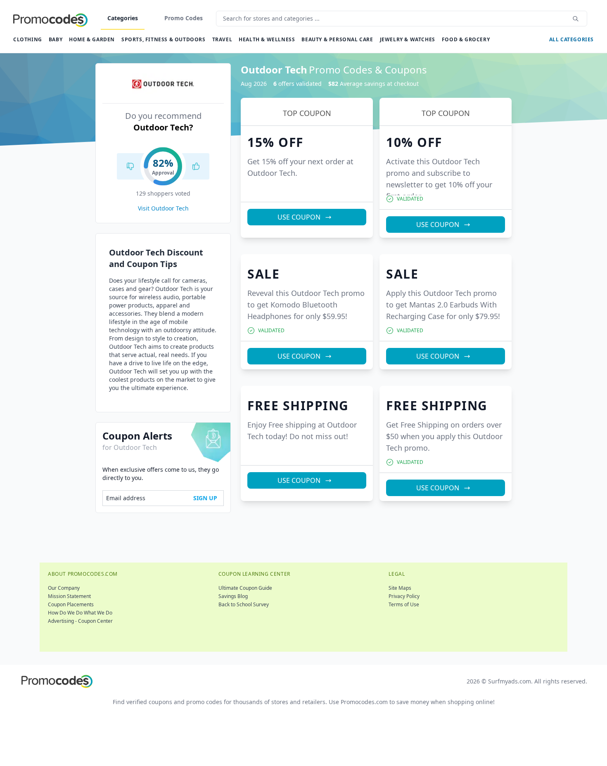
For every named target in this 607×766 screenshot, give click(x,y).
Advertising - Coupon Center (80, 620)
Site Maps (400, 587)
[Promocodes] (50, 18)
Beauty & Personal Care (337, 39)
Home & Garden (92, 39)
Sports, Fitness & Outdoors (163, 39)
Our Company (64, 587)
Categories (122, 18)
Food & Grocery (466, 39)
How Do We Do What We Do (80, 612)
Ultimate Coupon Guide (245, 587)
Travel (222, 39)
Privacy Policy (404, 596)
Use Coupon (298, 217)
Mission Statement (69, 596)
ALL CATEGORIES (571, 39)
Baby (55, 39)
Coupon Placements (71, 604)
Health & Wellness (267, 39)
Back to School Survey (243, 604)
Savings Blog (233, 596)
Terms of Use (404, 604)
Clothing (27, 39)
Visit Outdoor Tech (163, 208)
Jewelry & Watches (407, 39)
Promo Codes (183, 18)
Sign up (205, 498)
